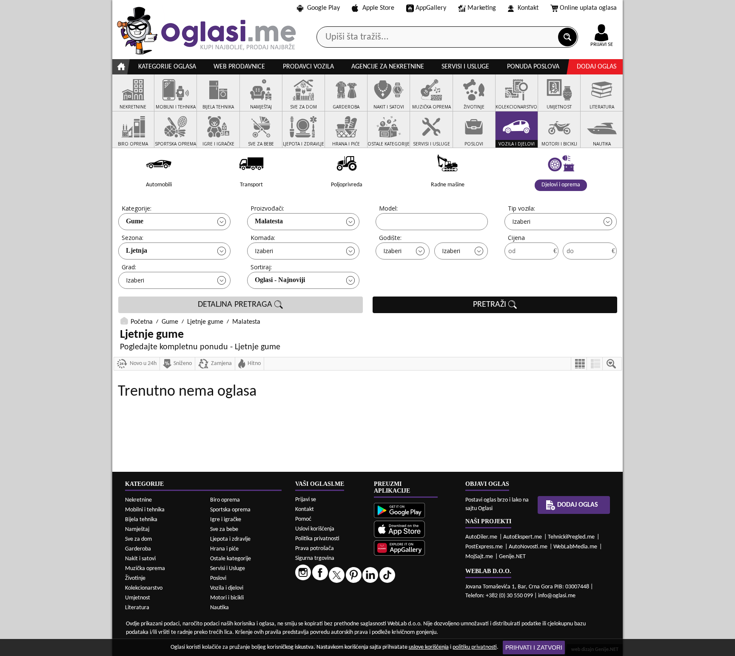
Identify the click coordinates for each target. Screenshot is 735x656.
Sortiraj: (261, 267)
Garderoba (138, 549)
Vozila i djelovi (226, 588)
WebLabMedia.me (575, 547)
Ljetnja (136, 250)
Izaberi (521, 221)
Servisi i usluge (465, 66)
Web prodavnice (239, 66)
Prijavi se (305, 499)
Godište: (390, 238)
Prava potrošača (314, 548)
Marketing (481, 8)
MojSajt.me (479, 556)
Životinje (135, 578)
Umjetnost (137, 598)
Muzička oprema (145, 568)
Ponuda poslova (533, 66)
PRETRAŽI (490, 304)
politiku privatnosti (475, 647)
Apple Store (378, 8)
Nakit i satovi (140, 559)
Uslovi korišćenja (314, 529)
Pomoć (303, 519)
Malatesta (269, 221)
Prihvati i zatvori (533, 647)
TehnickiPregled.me (571, 537)
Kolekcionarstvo (143, 588)
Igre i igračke (225, 519)
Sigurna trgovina (314, 558)
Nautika (219, 608)
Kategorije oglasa (167, 66)
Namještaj (137, 529)
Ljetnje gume (205, 322)
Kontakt (528, 8)
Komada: (263, 238)
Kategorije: (136, 208)
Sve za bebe (224, 529)
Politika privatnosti (317, 539)
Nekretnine (138, 500)
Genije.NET (512, 556)
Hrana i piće (224, 549)
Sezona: (132, 238)
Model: (388, 208)
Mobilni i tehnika (145, 510)
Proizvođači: (267, 208)
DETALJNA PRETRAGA (236, 304)
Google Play (323, 8)
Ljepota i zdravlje (230, 539)
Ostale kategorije (230, 559)
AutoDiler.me (481, 537)
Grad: (129, 267)
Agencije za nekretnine (387, 66)
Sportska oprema (230, 510)
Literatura (137, 608)
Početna (142, 322)
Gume (134, 221)
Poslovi (218, 578)
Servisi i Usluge (227, 568)
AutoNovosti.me (528, 547)
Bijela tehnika (141, 519)
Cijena (516, 238)
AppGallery (431, 8)
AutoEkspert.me (522, 537)
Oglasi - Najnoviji (280, 279)
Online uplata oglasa (588, 8)
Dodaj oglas (596, 66)
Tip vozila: (521, 208)
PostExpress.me (484, 547)
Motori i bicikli (227, 598)
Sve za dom (138, 539)
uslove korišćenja (429, 647)
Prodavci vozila (308, 66)
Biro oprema (225, 500)
